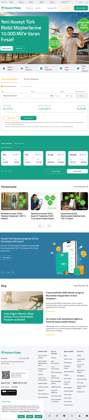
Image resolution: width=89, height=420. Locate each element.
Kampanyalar (68, 362)
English (80, 2)
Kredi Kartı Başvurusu (54, 391)
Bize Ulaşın (80, 383)
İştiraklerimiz (80, 376)
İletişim (79, 356)
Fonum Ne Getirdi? (67, 383)
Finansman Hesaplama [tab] (9, 79)
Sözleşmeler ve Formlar (42, 370)
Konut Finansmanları (55, 368)
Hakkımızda (4, 2)
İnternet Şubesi (81, 8)
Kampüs (66, 375)
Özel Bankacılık (21, 2)
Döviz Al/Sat (77, 171)
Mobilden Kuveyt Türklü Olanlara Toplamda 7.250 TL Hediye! (13, 216)
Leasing (53, 358)
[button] (2, 57)
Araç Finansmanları (55, 362)
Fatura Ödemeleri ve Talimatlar (56, 400)
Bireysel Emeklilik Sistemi (56, 382)
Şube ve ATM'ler (81, 379)
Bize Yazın (80, 351)
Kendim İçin (29, 8)
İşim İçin (38, 8)
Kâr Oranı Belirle (80, 91)
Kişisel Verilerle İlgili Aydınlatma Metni (42, 363)
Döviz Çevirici (68, 401)
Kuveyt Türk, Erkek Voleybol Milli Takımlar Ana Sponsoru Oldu (12, 362)
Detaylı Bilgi (7, 257)
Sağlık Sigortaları (56, 387)
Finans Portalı (11, 2)
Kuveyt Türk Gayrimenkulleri (42, 379)
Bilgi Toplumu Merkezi (81, 371)
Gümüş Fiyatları (68, 391)
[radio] (8, 86)
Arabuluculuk (80, 392)
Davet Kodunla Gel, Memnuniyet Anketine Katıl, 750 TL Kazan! (73, 216)
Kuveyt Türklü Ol (66, 8)
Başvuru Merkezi (69, 372)
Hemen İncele (7, 48)
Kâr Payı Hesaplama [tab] (31, 79)
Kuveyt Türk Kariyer (80, 366)
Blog (65, 356)
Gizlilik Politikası (42, 383)
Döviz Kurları (67, 394)
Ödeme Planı (11, 118)
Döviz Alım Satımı (56, 396)
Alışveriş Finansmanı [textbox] (10, 96)
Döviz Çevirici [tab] (19, 143)
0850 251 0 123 (20, 383)
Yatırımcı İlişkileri (31, 2)
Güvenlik (40, 374)
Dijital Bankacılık (52, 2)
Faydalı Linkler (42, 351)
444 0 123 (5, 383)
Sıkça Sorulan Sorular (81, 360)
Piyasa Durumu (68, 405)
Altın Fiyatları (68, 388)
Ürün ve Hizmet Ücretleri (66, 2)
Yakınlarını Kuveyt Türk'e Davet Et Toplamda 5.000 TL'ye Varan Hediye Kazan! (42, 216)
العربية (86, 2)
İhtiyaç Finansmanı (56, 372)
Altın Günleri (67, 378)
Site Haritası (67, 398)
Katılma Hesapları (43, 387)
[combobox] (15, 96)
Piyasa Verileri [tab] (6, 143)
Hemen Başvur (28, 118)
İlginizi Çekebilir (69, 351)
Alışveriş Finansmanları (55, 377)
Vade (62, 91)
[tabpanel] (44, 108)
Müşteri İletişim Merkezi (81, 387)
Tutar (32, 91)
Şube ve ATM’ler (42, 2)
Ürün (2, 91)
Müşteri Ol (20, 48)
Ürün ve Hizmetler (54, 352)
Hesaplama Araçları (67, 367)
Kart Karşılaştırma (43, 394)
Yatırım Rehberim (43, 397)
